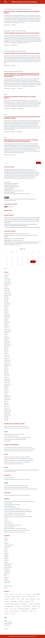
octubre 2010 (7, 397)
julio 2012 (6, 367)
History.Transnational (8, 523)
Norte (5, 575)
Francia (38, 599)
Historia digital (7, 565)
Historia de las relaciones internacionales (12, 603)
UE (35, 611)
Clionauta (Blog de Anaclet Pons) (11, 436)
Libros (11, 608)
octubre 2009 (7, 413)
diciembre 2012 (7, 360)
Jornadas (6, 608)
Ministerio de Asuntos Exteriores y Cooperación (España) (16, 426)
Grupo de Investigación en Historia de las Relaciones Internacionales (18, 516)
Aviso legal (34, 636)
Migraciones (6, 574)
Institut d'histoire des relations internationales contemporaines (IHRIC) (18, 460)
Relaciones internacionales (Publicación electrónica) (14, 532)
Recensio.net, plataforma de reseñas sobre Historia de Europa (17, 428)
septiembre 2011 (7, 384)
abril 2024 (6, 286)
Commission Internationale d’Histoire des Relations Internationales (18, 511)
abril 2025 (6, 276)
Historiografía (23, 9)
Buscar (38, 162)
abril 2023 (6, 300)
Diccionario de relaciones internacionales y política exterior (16, 485)
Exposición (6, 555)
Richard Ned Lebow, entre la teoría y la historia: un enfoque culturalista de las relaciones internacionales (21, 140)
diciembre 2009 (7, 409)
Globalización (20, 601)
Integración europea (26, 606)
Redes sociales (7, 582)
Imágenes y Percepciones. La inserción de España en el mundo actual (18, 458)
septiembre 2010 (7, 399)
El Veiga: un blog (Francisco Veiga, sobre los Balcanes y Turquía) (17, 437)
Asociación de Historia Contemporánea (12, 504)
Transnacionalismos (8, 586)
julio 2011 (6, 387)
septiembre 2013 (7, 344)
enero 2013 (6, 358)
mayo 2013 (6, 351)
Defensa (18, 596)
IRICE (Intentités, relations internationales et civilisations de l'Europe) (18, 450)
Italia (39, 606)
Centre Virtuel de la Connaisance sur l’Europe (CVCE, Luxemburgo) (17, 447)
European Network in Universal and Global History (14, 514)
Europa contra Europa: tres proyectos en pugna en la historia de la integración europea (22, 217)
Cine (5, 541)
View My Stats (10, 206)
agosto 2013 (6, 346)
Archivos (6, 538)
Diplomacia (7, 599)
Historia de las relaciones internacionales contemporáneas (16, 487)
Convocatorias (7, 546)
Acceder (5, 620)
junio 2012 (6, 368)
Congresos (6, 543)
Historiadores (18, 9)
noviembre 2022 (7, 303)
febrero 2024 (7, 290)
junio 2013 (6, 350)
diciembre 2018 (7, 322)
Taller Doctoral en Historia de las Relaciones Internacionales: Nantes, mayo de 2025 (21, 219)
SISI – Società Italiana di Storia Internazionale (13, 463)
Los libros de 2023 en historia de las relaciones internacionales (21, 33)
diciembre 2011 (7, 379)
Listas (15, 608)
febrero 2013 (7, 356)
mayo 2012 (6, 370)
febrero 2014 (7, 338)
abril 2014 (6, 336)
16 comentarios (19, 88)
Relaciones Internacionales (14, 611)
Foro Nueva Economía (8, 477)
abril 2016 (6, 324)
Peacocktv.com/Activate (9, 233)
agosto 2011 (6, 385)
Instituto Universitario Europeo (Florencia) (13, 525)
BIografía (6, 539)
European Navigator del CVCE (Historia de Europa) (14, 513)
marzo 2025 (6, 278)
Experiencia (6, 553)
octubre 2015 (7, 326)
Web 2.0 (13, 613)
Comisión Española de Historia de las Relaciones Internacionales (17, 509)
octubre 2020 (7, 317)
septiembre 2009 (7, 415)
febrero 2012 (7, 375)
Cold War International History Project (12, 508)
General (13, 9)
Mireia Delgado (7, 441)
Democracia (24, 596)
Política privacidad (28, 636)
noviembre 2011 (7, 380)
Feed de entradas (7, 621)
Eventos (5, 551)
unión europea (7, 613)
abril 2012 (6, 372)
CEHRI (16, 594)
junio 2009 (6, 416)
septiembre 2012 (7, 365)
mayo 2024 (6, 285)
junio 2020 (6, 319)
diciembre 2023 (7, 291)
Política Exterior (34, 608)
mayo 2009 (6, 418)
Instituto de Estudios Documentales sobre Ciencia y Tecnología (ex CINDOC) (19, 449)
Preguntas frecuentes (19, 636)
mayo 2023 (6, 298)
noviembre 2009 (7, 411)
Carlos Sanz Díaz (7, 242)
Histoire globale (7, 521)
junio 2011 (6, 389)
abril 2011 (6, 392)
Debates (5, 30)
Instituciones (6, 572)
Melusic (5, 235)
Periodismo (6, 577)
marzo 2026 (6, 274)
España (22, 599)
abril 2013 (6, 353)
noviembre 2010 (7, 396)
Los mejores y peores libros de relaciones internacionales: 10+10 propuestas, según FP (22, 117)
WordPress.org (7, 625)
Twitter (5, 587)
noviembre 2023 (7, 293)
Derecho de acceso (31, 596)
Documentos (13, 599)
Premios (6, 579)
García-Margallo (14, 601)
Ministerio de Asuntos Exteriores (23, 608)
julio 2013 (6, 348)
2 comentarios (21, 108)
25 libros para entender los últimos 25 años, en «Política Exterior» (20, 97)
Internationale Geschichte (9, 526)
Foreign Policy (32, 599)
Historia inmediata (8, 567)
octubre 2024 (7, 281)
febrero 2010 (7, 406)
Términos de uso (12, 636)
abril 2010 (6, 404)
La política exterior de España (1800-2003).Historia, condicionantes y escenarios (20, 489)
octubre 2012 (7, 363)
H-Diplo (5, 518)
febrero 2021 (7, 314)
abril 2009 (6, 420)
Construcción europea (8, 9)
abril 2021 (6, 312)
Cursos (5, 548)
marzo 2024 (6, 288)
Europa (27, 599)
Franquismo (7, 601)
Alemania (6, 594)
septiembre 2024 (7, 283)
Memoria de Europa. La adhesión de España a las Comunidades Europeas (21, 12)
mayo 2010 (6, 403)
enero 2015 (6, 327)
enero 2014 (6, 339)
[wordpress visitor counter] (5, 206)
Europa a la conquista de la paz (22, 233)
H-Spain (5, 520)
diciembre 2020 (7, 315)
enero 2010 (6, 408)
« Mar (5, 268)
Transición (31, 611)
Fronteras (6, 560)
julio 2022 (6, 307)
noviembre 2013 (7, 341)
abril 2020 (6, 321)
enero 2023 (6, 302)
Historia (32, 601)
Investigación (34, 606)
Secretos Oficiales (24, 611)
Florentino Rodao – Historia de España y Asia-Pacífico (15, 439)
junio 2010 (6, 401)
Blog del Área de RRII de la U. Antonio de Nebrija (14, 434)
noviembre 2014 (7, 329)
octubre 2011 (7, 382)
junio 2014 (6, 334)
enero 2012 (6, 377)
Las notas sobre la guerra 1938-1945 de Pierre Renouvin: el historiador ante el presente (22, 227)
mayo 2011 (6, 391)
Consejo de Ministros (36, 594)
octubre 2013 (7, 343)
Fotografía (6, 558)
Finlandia (6, 557)
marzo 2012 (6, 374)
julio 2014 (6, 332)
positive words (7, 238)
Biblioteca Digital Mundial (9, 506)
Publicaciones (29, 9)
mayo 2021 (6, 310)
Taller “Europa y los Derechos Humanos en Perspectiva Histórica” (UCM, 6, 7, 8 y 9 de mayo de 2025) (21, 221)
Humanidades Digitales (9, 606)
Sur (5, 584)
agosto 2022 (6, 305)
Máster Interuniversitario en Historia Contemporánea (15, 528)
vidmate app (6, 240)
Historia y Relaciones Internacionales (24, 2)
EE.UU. (18, 599)
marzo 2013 (6, 355)
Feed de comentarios (8, 623)
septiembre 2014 (7, 331)
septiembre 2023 (7, 295)
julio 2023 (6, 297)
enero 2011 (6, 394)
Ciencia (20, 594)
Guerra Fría (27, 601)
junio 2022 (6, 309)
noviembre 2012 (7, 362)
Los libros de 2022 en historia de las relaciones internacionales (21, 53)
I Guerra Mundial (18, 606)
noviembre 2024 (7, 279)
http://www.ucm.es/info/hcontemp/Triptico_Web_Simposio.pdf (17, 457)
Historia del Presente (8, 563)
